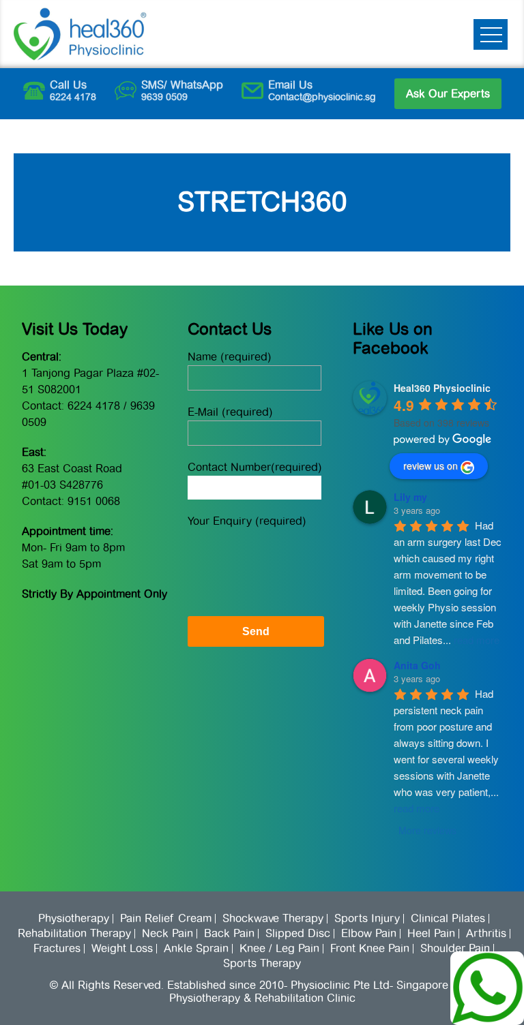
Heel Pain (431, 933)
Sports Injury (367, 918)
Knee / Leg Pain (279, 948)
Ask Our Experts (448, 93)
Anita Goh (417, 665)
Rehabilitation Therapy (74, 933)
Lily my (410, 497)
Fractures (57, 948)
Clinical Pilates (448, 918)
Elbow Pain (368, 933)
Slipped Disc (297, 933)
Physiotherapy (73, 918)
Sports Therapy (262, 963)
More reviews (427, 830)
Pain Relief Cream (166, 918)
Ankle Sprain (196, 948)
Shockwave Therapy (272, 918)
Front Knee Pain (369, 948)
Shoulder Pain (455, 948)
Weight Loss (122, 948)
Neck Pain (167, 933)
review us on (430, 465)
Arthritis (486, 933)
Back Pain (229, 933)
